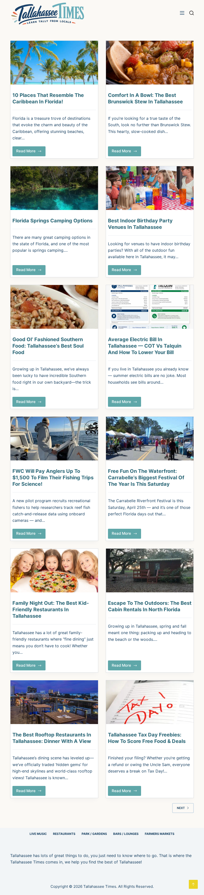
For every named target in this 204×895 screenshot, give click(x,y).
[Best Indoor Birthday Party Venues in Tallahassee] (150, 188)
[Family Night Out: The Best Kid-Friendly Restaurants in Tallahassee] (54, 570)
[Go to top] (193, 884)
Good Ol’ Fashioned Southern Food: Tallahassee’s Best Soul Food (48, 345)
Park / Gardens (94, 834)
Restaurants (64, 834)
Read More (31, 152)
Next (181, 808)
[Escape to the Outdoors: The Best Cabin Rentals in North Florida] (150, 570)
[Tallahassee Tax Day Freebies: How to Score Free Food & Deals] (150, 702)
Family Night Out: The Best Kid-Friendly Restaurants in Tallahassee (50, 609)
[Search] (191, 13)
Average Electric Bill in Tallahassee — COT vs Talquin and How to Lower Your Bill (144, 345)
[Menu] (182, 13)
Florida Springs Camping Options (52, 221)
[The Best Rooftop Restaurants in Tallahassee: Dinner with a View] (54, 702)
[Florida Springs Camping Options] (54, 188)
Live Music (38, 834)
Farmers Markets (159, 834)
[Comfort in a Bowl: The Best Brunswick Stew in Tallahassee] (150, 62)
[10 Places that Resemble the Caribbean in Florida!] (54, 62)
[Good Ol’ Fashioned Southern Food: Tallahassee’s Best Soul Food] (54, 307)
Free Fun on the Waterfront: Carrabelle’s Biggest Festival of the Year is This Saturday (146, 477)
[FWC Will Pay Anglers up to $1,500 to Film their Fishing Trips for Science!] (54, 438)
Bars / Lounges (126, 834)
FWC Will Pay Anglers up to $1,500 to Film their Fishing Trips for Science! (53, 477)
